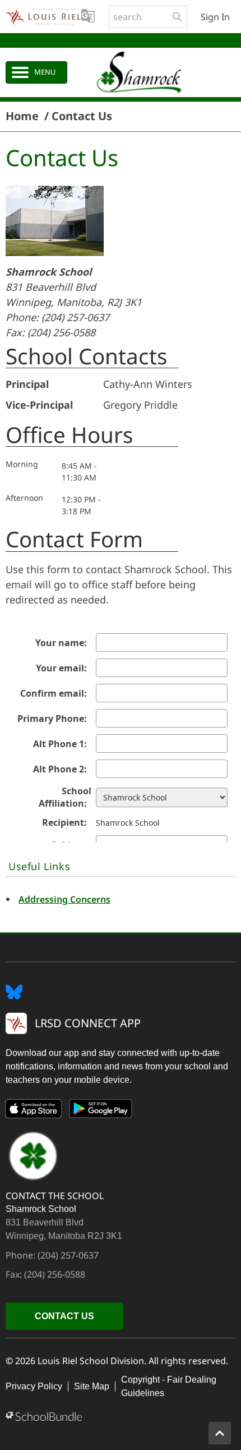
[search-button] (177, 16)
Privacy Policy (34, 1386)
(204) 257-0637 (75, 317)
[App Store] (33, 1111)
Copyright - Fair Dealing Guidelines (168, 1386)
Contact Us (82, 116)
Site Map (91, 1386)
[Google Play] (100, 1111)
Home (22, 116)
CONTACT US (64, 1316)
